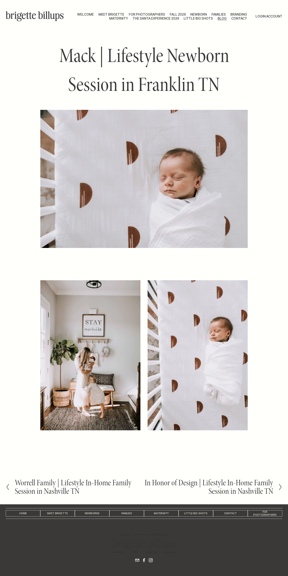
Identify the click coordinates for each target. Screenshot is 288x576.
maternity (118, 18)
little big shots (198, 18)
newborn (198, 14)
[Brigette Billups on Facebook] (144, 560)
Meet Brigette (111, 14)
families (218, 14)
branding (238, 14)
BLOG (222, 18)
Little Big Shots (195, 513)
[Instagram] (151, 560)
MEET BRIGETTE (57, 513)
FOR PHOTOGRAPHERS (265, 513)
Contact (239, 18)
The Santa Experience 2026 (156, 18)
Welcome (85, 14)
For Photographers (147, 14)
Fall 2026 (178, 14)
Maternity (161, 513)
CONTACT (230, 513)
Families (126, 513)
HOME (23, 513)
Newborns (92, 513)
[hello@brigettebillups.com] (137, 560)
